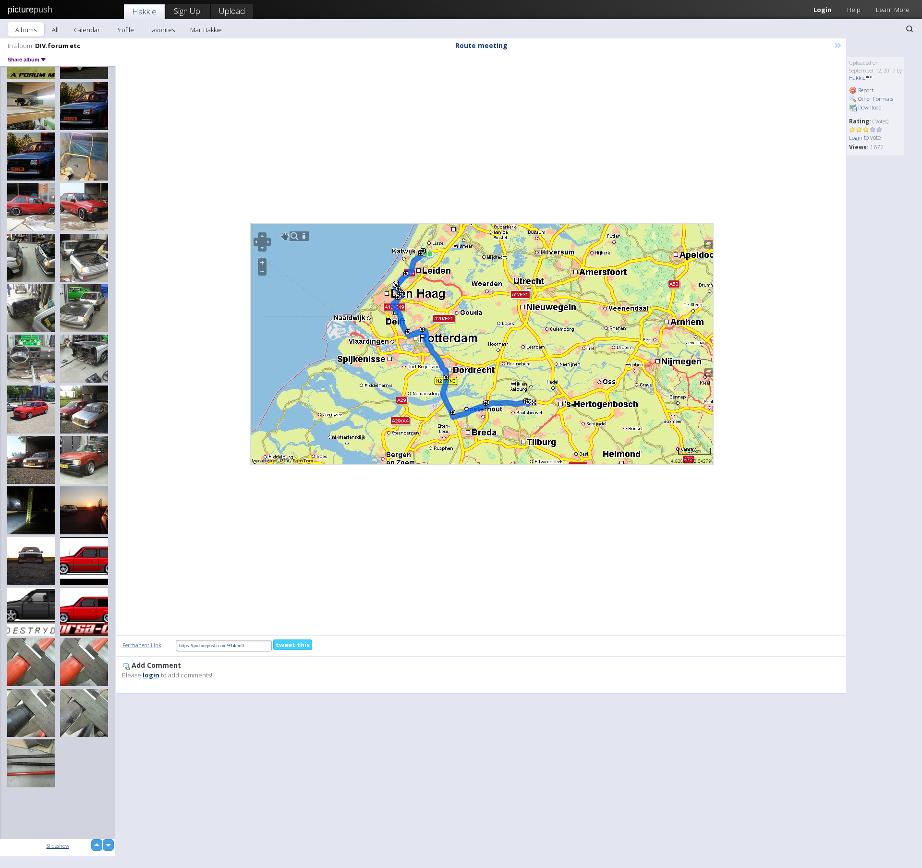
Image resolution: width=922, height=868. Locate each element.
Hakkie (144, 11)
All (55, 29)
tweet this (293, 644)
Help (854, 9)
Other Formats (875, 98)
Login (822, 9)
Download (869, 107)
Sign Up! (188, 10)
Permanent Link (141, 645)
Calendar (87, 29)
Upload (232, 10)
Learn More (893, 9)
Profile (124, 29)
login (151, 675)
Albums (25, 29)
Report (865, 90)
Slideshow (58, 845)
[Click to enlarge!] (481, 343)
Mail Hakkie (206, 29)
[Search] (909, 28)
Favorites (162, 29)
